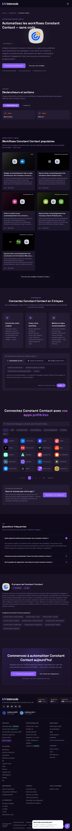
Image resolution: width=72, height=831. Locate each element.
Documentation (54, 729)
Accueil (4, 13)
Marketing (5, 749)
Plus (4, 434)
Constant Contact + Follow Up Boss (55, 620)
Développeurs (6, 775)
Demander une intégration (54, 495)
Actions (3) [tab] (26, 105)
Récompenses (54, 754)
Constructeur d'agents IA (10, 729)
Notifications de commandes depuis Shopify (19, 371)
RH (3, 761)
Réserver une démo (32, 795)
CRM (12, 430)
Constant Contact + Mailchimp (11, 628)
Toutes (5, 430)
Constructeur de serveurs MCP (11, 732)
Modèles (28, 743)
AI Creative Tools (22, 430)
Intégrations (12, 13)
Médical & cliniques (8, 758)
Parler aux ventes (31, 792)
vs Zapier (5, 806)
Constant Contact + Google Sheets (12, 624)
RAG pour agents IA (8, 735)
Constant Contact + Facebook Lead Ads (32, 620)
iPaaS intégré (6, 740)
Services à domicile (8, 752)
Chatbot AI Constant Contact (15, 367)
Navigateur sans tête (32, 737)
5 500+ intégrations (32, 740)
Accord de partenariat (18, 828)
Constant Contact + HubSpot (52, 624)
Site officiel (18, 588)
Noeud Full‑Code (31, 735)
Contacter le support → (34, 530)
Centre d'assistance (32, 797)
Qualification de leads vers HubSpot (35, 367)
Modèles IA (29, 729)
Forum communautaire (57, 740)
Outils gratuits (54, 735)
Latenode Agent (10, 726)
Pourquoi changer (8, 803)
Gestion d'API (6, 737)
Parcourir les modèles (37, 66)
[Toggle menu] (68, 4)
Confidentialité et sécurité (19, 825)
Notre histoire (54, 749)
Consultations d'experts (33, 803)
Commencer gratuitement (14, 66)
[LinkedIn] (7, 706)
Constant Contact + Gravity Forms (33, 624)
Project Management (50, 430)
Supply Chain (6, 772)
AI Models (63, 430)
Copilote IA (32, 746)
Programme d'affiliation (9, 792)
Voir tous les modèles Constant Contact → (36, 277)
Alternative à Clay (7, 814)
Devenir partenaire (8, 789)
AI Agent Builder (31, 732)
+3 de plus (36, 371)
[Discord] (15, 706)
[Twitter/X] (3, 706)
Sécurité (52, 757)
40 (44, 478)
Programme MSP (7, 795)
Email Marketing (35, 430)
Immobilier (5, 755)
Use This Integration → (19, 115)
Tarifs (51, 752)
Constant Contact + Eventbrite (11, 620)
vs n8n (4, 812)
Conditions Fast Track (31, 828)
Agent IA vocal (54, 789)
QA (3, 780)
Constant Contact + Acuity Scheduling (13, 617)
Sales (4, 766)
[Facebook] (19, 706)
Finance (4, 769)
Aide (27, 588)
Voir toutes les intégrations (49, 674)
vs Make (4, 809)
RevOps (4, 778)
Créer (60, 385)
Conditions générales (18, 822)
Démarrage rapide (55, 726)
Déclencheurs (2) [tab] (12, 105)
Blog (51, 732)
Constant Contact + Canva (33, 617)
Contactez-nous (31, 789)
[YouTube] (11, 706)
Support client (6, 763)
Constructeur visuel (32, 726)
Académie (53, 737)
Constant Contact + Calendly (50, 617)
